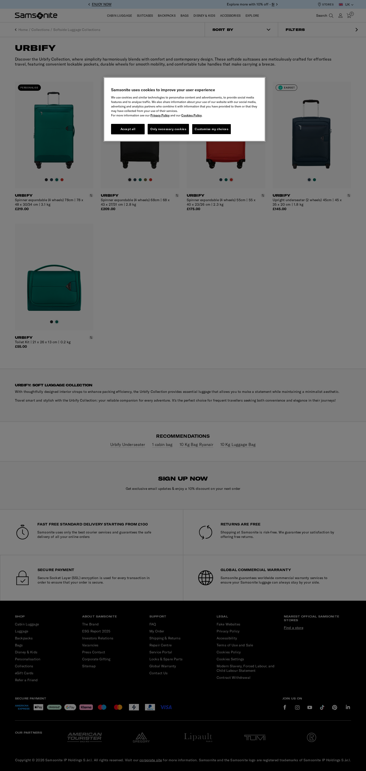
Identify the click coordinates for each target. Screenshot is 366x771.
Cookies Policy (191, 115)
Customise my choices (211, 129)
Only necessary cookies (168, 129)
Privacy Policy (160, 115)
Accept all (128, 129)
